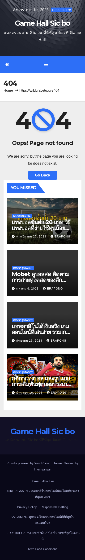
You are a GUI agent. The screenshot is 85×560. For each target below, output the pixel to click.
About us (48, 481)
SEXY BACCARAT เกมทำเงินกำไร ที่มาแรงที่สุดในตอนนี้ (42, 536)
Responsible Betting (54, 507)
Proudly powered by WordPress (29, 463)
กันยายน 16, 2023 (29, 340)
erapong (62, 236)
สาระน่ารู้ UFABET (23, 268)
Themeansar (42, 469)
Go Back (42, 175)
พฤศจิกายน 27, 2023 (31, 236)
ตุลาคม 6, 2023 (28, 288)
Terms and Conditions (42, 549)
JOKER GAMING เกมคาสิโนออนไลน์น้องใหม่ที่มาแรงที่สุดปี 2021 (42, 494)
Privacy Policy (27, 507)
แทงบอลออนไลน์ (21, 216)
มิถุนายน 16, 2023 (29, 392)
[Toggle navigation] (46, 64)
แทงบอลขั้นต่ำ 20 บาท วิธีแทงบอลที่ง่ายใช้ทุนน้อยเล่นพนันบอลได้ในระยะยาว (42, 228)
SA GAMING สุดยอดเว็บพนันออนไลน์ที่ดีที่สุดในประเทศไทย (42, 520)
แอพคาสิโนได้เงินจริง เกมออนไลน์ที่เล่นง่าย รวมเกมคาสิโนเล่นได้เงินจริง (41, 332)
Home (8, 90)
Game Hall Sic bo (42, 23)
